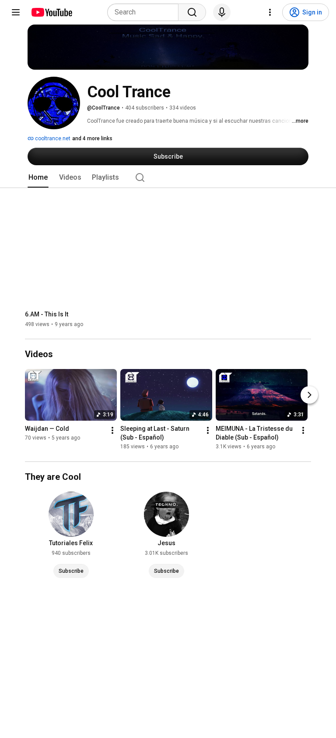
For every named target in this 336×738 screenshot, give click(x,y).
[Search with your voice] (222, 12)
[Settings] (270, 12)
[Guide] (15, 12)
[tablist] (168, 177)
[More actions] (112, 431)
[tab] (38, 177)
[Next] (309, 395)
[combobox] (145, 12)
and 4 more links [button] (92, 138)
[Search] (192, 12)
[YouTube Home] (51, 12)
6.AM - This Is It (46, 314)
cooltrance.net (52, 138)
